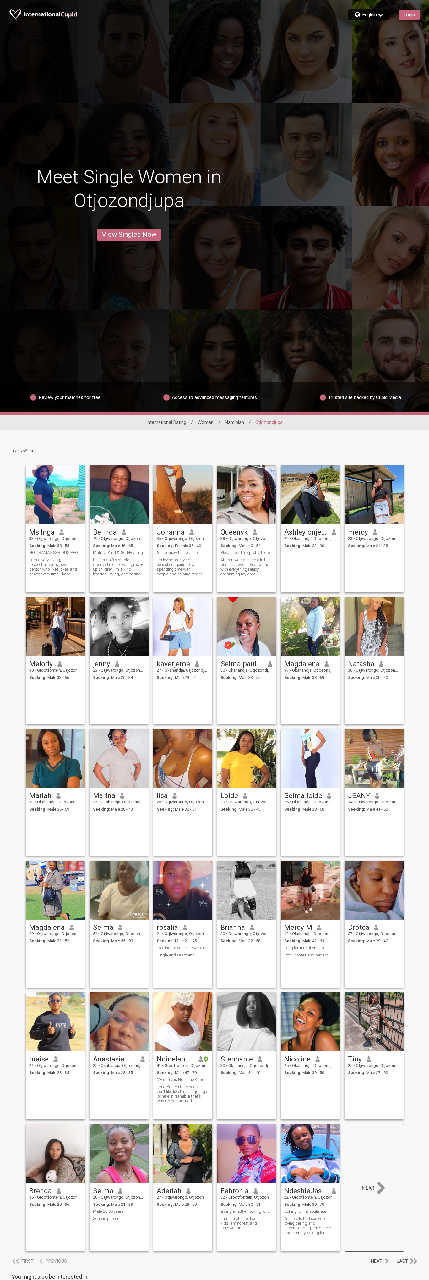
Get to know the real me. (177, 552)
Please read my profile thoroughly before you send (246, 552)
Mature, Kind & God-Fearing (118, 552)
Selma (103, 927)
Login (409, 15)
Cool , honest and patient (306, 955)
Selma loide (303, 795)
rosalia (167, 927)
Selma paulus (241, 664)
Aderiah (169, 1191)
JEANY (359, 795)
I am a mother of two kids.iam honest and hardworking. (238, 1223)
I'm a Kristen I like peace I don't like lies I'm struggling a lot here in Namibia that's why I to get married (183, 1093)
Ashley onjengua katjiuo (305, 532)
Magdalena (302, 664)
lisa (162, 795)
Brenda (40, 1191)
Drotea (358, 927)
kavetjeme (173, 664)
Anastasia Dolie (114, 1059)
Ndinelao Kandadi (175, 1059)
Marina (104, 795)
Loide (229, 795)
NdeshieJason (305, 1191)
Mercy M (298, 927)
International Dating (166, 422)
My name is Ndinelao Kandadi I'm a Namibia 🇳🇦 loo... (183, 1079)
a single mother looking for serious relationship (246, 1211)
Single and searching (176, 955)
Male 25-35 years (108, 1211)
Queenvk (234, 532)
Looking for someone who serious (183, 947)
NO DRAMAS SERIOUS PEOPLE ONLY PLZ (55, 552)
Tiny (355, 1059)
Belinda (105, 532)
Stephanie (236, 1059)
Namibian (234, 422)
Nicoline (297, 1059)
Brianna (232, 927)
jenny (101, 664)
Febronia (234, 1191)
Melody (41, 664)
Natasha (361, 664)
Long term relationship (304, 947)
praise (39, 1059)
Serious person (106, 1218)
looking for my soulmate (305, 1211)
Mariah (40, 795)
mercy (358, 532)
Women (206, 422)
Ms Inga (42, 532)
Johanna (171, 532)
